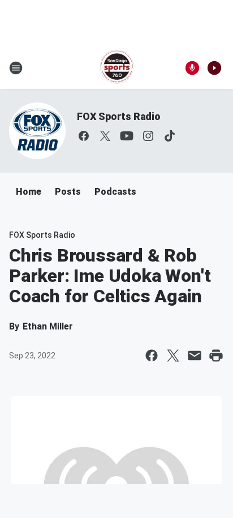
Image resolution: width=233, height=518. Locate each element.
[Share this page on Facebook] (151, 355)
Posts (68, 191)
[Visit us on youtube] (126, 136)
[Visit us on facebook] (83, 136)
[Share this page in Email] (194, 355)
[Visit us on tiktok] (169, 136)
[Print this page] (216, 355)
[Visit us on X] (105, 136)
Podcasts (115, 191)
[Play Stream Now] (214, 68)
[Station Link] (117, 68)
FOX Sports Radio (119, 116)
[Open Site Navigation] (16, 68)
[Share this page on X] (173, 355)
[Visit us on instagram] (148, 136)
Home (28, 191)
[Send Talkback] (192, 68)
